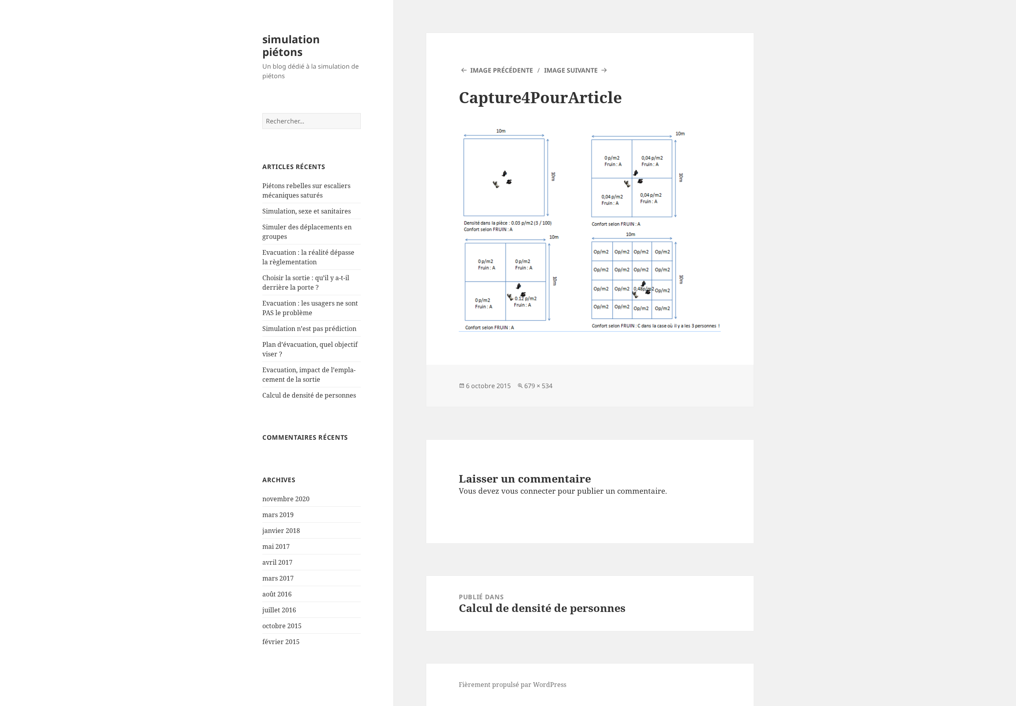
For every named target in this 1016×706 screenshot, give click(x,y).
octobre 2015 (282, 625)
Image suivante (571, 70)
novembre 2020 (286, 498)
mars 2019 (278, 514)
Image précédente (501, 70)
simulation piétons (291, 45)
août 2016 (277, 594)
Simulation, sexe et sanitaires (306, 211)
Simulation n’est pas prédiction (309, 328)
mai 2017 (276, 546)
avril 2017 (277, 562)
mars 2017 (278, 578)
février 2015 (281, 641)
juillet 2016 (279, 610)
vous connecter (528, 491)
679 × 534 (538, 385)
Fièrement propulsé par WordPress (512, 684)
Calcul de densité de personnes (309, 395)
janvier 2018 (281, 530)
